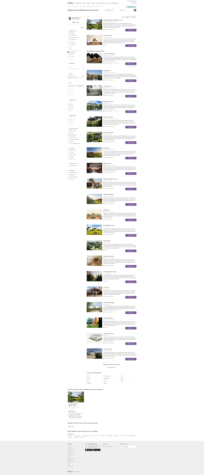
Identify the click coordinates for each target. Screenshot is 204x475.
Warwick (122, 378)
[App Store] (89, 450)
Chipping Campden (107, 376)
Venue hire (80, 85)
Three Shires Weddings (108, 302)
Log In (131, 3)
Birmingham (89, 383)
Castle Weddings (102, 435)
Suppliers (88, 3)
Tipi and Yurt (82, 437)
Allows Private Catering (73, 176)
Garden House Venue (108, 256)
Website (114, 3)
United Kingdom (125, 446)
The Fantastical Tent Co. (109, 225)
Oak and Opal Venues (108, 194)
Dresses (92, 3)
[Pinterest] (108, 446)
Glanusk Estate (107, 240)
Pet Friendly (71, 156)
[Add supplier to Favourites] (101, 21)
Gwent (122, 376)
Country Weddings (72, 35)
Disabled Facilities (72, 150)
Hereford (88, 376)
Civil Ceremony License (73, 165)
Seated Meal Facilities (73, 172)
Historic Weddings (72, 43)
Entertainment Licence (73, 135)
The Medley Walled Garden (109, 271)
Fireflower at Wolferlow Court (110, 179)
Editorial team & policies (72, 461)
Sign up (135, 3)
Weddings (69, 6)
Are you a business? (71, 458)
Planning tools (78, 3)
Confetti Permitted (72, 154)
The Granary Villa (107, 349)
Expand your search (111, 367)
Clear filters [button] (82, 27)
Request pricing (131, 30)
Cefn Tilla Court (107, 86)
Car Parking (71, 152)
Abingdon (105, 383)
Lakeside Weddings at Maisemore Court (112, 20)
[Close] (83, 17)
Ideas (97, 3)
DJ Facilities (71, 141)
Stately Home (71, 54)
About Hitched (70, 459)
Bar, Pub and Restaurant (73, 37)
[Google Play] (96, 450)
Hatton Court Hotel (108, 117)
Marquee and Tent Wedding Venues (86, 6)
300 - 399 (71, 108)
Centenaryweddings (108, 318)
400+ (70, 110)
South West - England (97, 6)
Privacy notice (70, 450)
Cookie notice (70, 452)
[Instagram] (111, 446)
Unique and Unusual (72, 39)
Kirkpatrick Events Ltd (108, 333)
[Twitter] (106, 446)
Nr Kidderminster (107, 378)
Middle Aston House (108, 101)
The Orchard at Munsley (109, 53)
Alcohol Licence (72, 178)
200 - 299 (71, 106)
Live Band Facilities (72, 137)
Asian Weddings (76, 437)
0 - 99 (70, 102)
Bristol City (89, 378)
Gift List (108, 3)
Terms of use (70, 447)
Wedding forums (102, 3)
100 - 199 (70, 104)
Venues (83, 3)
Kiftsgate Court (107, 70)
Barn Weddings (71, 33)
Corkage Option (72, 174)
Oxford (122, 380)
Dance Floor (71, 132)
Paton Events (106, 148)
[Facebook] (104, 446)
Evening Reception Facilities (74, 139)
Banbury (105, 380)
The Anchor (106, 287)
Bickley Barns (106, 210)
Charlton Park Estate (108, 132)
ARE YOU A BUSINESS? (132, 1)
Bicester (88, 380)
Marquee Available (72, 130)
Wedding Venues (75, 6)
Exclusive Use (71, 158)
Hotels (70, 47)
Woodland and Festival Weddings (129, 435)
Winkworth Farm (107, 163)
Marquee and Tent (72, 52)
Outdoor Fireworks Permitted (74, 143)
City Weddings (116, 435)
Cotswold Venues (107, 35)
